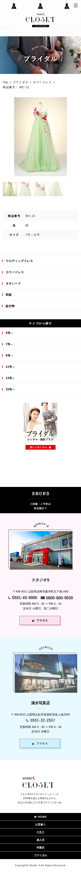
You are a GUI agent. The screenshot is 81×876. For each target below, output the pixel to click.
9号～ (9, 355)
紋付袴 (10, 306)
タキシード (13, 283)
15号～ (10, 389)
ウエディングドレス (19, 260)
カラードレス (42, 82)
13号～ (10, 378)
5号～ (9, 333)
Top (5, 82)
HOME (42, 816)
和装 (9, 294)
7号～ (9, 344)
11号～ (10, 366)
